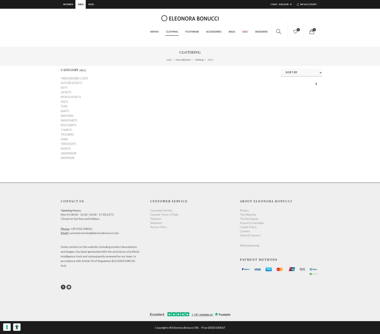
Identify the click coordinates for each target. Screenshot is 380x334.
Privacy (244, 210)
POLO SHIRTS (68, 125)
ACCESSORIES (213, 31)
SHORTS (65, 148)
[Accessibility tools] (17, 327)
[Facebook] (63, 287)
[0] (311, 32)
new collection (183, 59)
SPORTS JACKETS (71, 97)
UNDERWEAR (68, 153)
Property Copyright (252, 223)
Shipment (156, 223)
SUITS (64, 88)
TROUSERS (67, 134)
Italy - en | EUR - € (281, 4)
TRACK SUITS (68, 144)
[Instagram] (68, 287)
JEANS (64, 139)
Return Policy (158, 227)
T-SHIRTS (66, 130)
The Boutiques (249, 218)
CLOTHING (172, 31)
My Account (308, 4)
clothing (199, 59)
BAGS (232, 31)
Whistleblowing (249, 245)
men (169, 59)
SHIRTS (65, 111)
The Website (248, 214)
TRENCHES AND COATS (74, 78)
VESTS (64, 102)
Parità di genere (250, 235)
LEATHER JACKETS (71, 83)
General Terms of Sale (164, 214)
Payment (155, 218)
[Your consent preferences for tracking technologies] (7, 327)
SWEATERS (67, 116)
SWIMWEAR (67, 158)
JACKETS (66, 92)
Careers (245, 231)
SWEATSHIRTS (69, 120)
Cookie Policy (248, 227)
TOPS (64, 106)
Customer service (161, 210)
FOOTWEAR (192, 31)
